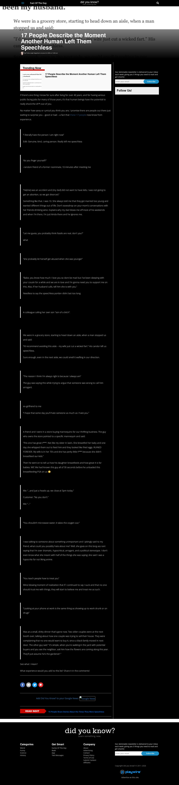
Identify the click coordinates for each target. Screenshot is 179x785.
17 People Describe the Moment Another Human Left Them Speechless (75, 75)
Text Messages (58, 755)
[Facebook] (140, 3)
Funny (22, 750)
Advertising (88, 750)
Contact (86, 753)
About (85, 748)
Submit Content (89, 760)
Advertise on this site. (130, 777)
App (53, 753)
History (23, 755)
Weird (22, 748)
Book (54, 750)
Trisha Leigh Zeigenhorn (33, 53)
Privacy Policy (88, 755)
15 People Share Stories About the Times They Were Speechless (76, 712)
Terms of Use (88, 758)
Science (23, 753)
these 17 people (78, 114)
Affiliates (86, 762)
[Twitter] (144, 3)
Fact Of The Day (38, 3)
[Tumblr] (153, 3)
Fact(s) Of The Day (59, 748)
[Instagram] (149, 3)
